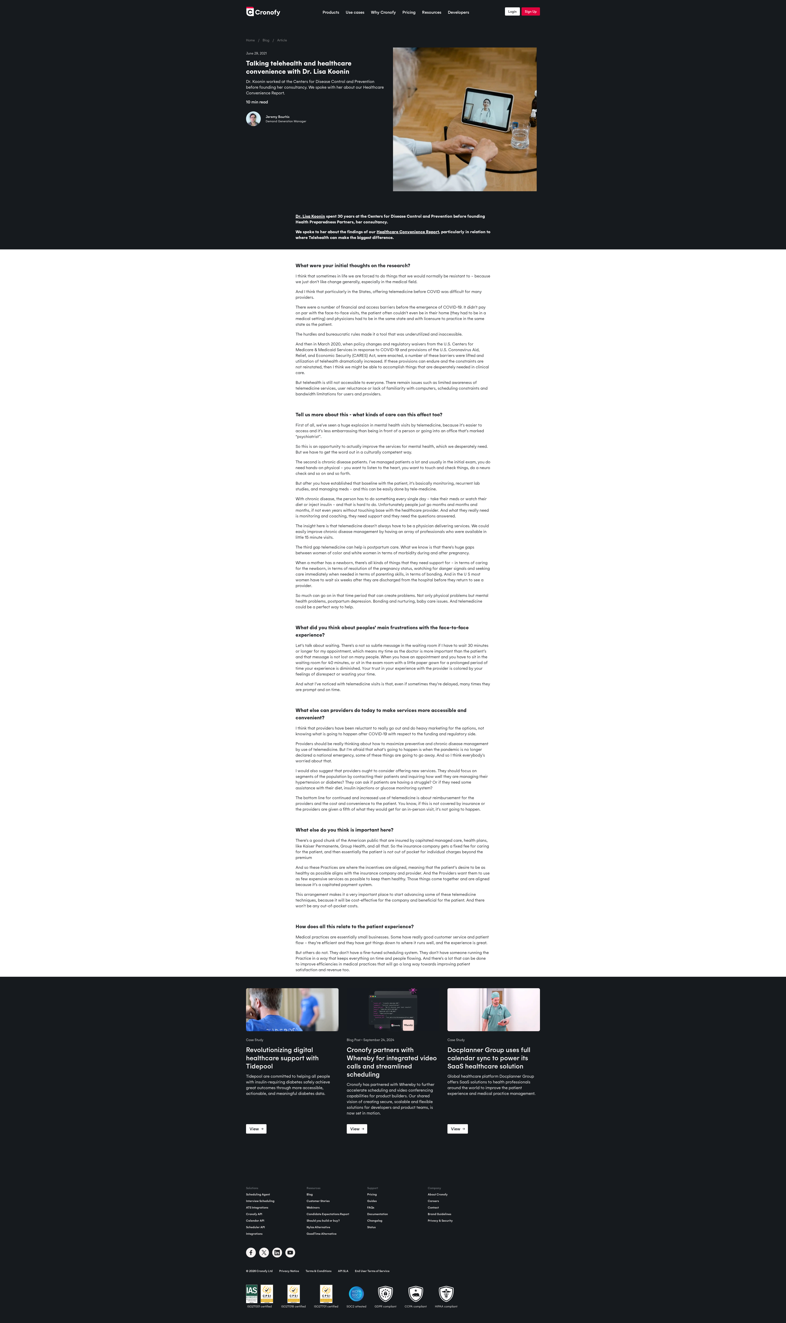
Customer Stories (318, 1201)
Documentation (377, 1214)
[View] (292, 1010)
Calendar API (255, 1220)
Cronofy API (254, 1214)
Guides (372, 1201)
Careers (433, 1201)
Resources (431, 12)
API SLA (343, 1271)
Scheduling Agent (258, 1194)
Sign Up (531, 11)
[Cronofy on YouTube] (290, 1252)
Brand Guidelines (439, 1214)
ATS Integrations (257, 1207)
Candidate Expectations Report (328, 1214)
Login (512, 11)
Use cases (355, 12)
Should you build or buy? (323, 1220)
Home (250, 40)
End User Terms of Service (372, 1271)
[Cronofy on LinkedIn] (277, 1252)
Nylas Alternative (318, 1227)
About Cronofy (438, 1194)
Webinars (313, 1207)
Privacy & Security (440, 1220)
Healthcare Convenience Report (408, 231)
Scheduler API (255, 1227)
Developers (458, 12)
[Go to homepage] (263, 11)
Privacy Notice (289, 1271)
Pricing (409, 12)
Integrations (254, 1233)
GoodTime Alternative (322, 1233)
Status (371, 1227)
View (254, 1128)
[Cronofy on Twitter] (264, 1252)
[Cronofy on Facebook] (251, 1252)
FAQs (370, 1207)
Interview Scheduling (260, 1201)
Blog (266, 40)
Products (331, 12)
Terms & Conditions (318, 1271)
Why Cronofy (383, 12)
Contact (433, 1207)
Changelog (374, 1220)
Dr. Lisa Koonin (310, 216)
